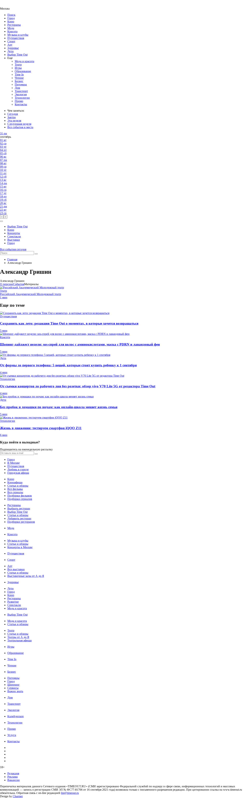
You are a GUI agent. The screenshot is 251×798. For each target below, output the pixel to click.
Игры (18, 67)
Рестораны (14, 24)
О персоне (6, 284)
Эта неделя (14, 120)
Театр (18, 64)
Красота (12, 31)
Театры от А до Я (18, 637)
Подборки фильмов (19, 495)
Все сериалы (15, 492)
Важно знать (15, 691)
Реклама (12, 776)
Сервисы (13, 688)
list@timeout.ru (70, 792)
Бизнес (19, 81)
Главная (12, 259)
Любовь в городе (18, 469)
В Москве (13, 462)
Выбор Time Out (17, 54)
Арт (9, 44)
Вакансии (13, 780)
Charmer (18, 796)
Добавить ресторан (19, 518)
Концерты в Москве (20, 547)
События (18, 284)
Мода (10, 28)
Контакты (21, 104)
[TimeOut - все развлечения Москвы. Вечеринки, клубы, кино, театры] (8, 5)
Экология (21, 94)
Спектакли (14, 236)
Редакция (13, 773)
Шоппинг (13, 684)
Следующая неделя (19, 123)
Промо (19, 101)
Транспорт (21, 91)
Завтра (11, 117)
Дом (17, 87)
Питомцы (21, 84)
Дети (10, 51)
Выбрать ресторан (18, 508)
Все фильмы (15, 489)
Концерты (13, 233)
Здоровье (13, 48)
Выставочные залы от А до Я (25, 576)
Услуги (11, 735)
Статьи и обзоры (17, 485)
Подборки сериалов (19, 498)
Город (11, 18)
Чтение (19, 77)
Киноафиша (14, 482)
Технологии (22, 97)
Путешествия (15, 38)
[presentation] (2, 217)
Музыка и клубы (17, 34)
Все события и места (20, 127)
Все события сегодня (13, 249)
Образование (23, 71)
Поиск (11, 14)
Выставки (13, 239)
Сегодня (12, 114)
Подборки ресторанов (21, 521)
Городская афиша (18, 472)
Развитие (13, 601)
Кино (10, 21)
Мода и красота (24, 61)
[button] (1, 221)
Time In (19, 74)
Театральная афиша (19, 640)
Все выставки (16, 569)
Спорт (11, 41)
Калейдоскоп (15, 716)
